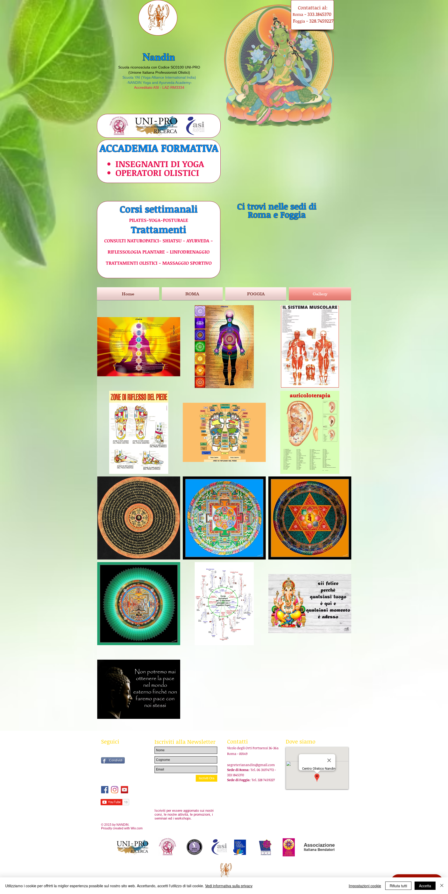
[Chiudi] (442, 886)
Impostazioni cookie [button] (365, 885)
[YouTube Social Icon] (124, 789)
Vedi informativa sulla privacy (229, 885)
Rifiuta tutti (398, 885)
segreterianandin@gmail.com (251, 764)
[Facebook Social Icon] (104, 789)
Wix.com (137, 828)
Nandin (159, 56)
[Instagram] (114, 789)
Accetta (425, 885)
